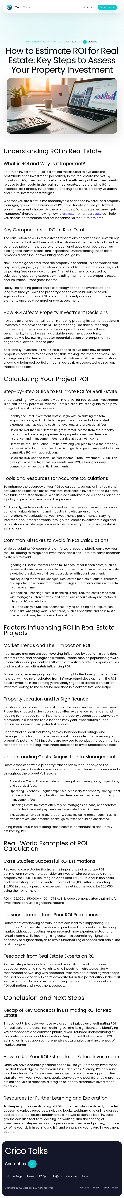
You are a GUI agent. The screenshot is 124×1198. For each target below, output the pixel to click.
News (30, 1176)
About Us (84, 1187)
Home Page (14, 1176)
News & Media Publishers (40, 42)
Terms (106, 1187)
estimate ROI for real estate (82, 213)
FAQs (42, 1176)
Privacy (96, 1187)
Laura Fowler (93, 42)
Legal (115, 1187)
